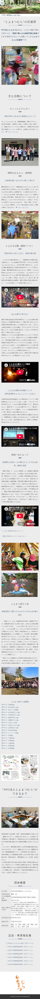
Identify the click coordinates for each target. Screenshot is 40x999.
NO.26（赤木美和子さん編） (12, 712)
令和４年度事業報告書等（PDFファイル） (21, 954)
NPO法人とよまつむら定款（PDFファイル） (20, 943)
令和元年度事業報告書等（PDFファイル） (21, 964)
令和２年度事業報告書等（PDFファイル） (21, 961)
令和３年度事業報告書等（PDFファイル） (21, 957)
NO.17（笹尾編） (8, 735)
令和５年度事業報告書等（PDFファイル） (21, 950)
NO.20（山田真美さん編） (11, 727)
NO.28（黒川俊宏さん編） (11, 707)
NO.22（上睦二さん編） (10, 722)
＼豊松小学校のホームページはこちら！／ (14, 536)
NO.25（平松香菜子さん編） (12, 715)
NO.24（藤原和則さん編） (11, 717)
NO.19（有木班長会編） (10, 730)
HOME (3, 15)
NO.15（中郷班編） (9, 740)
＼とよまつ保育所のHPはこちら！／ (12, 531)
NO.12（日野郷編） (9, 748)
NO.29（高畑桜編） (9, 704)
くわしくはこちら (12, 132)
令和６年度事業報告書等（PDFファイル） (21, 946)
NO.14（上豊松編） (9, 743)
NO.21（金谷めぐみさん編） (12, 725)
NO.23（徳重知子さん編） (11, 720)
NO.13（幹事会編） (9, 745)
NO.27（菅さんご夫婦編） (11, 710)
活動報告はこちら (28, 994)
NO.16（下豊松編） (9, 738)
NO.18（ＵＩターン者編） (11, 733)
